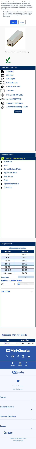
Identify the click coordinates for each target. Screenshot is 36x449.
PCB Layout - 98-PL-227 (14, 95)
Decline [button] (22, 22)
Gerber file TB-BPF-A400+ (14, 103)
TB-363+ (7, 343)
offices (12, 365)
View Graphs (10, 79)
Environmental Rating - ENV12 (17, 107)
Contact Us (8, 187)
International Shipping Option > (17, 248)
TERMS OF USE (13, 438)
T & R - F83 (10, 90)
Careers (8, 432)
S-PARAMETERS (12, 83)
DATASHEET (10, 71)
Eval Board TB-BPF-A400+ (14, 99)
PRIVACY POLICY (22, 438)
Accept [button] (14, 22)
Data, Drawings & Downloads (9, 67)
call (26, 365)
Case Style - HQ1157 (13, 87)
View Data (9, 75)
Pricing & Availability (6, 243)
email (20, 365)
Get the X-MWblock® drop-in (15, 159)
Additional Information (7, 154)
